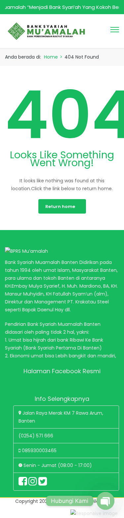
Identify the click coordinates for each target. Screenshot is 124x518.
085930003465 (39, 450)
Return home (60, 206)
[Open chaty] (105, 501)
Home (51, 57)
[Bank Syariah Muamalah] (46, 30)
